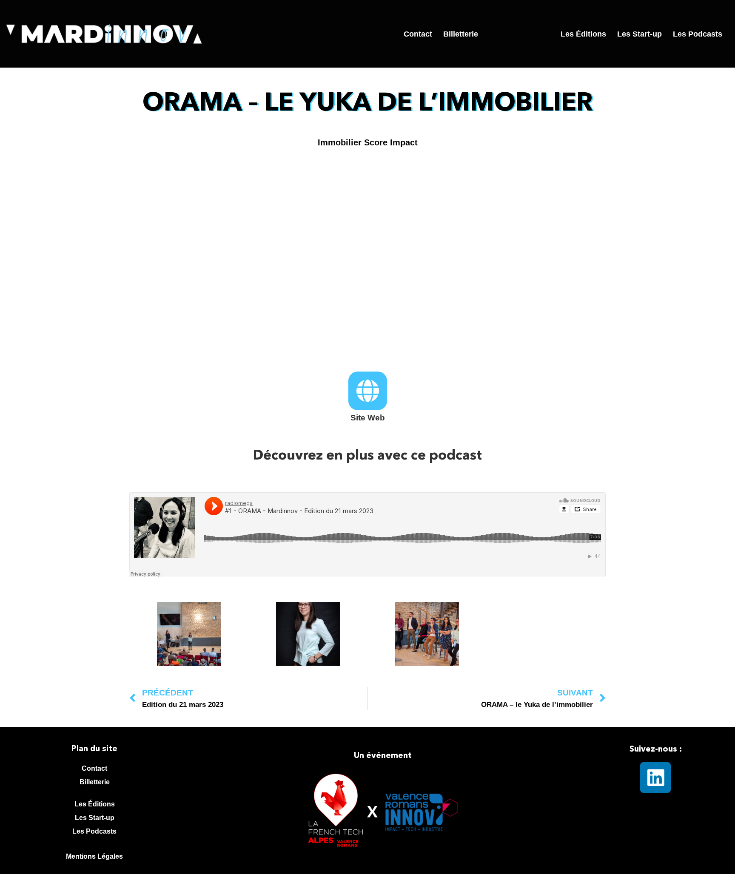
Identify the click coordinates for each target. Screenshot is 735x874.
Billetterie (460, 34)
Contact (418, 34)
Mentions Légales (94, 856)
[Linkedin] (655, 777)
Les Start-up (639, 34)
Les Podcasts (697, 34)
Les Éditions (583, 34)
